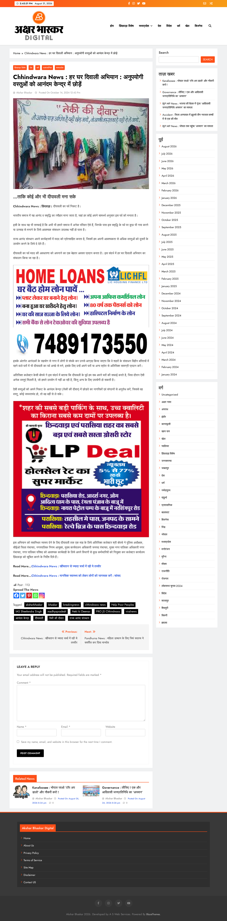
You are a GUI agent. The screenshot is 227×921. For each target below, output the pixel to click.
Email (65, 727)
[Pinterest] (29, 595)
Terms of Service (33, 860)
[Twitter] (23, 595)
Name (21, 727)
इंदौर (164, 417)
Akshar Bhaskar (24, 92)
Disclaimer (29, 875)
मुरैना (164, 557)
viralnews (131, 611)
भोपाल (164, 534)
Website (110, 727)
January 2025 (169, 286)
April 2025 (168, 264)
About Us (29, 845)
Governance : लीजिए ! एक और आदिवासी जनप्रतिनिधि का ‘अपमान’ (122, 790)
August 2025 (169, 235)
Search (164, 52)
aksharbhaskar (34, 605)
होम (112, 26)
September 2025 (171, 227)
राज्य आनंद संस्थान (79, 618)
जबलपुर (165, 468)
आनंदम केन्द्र (22, 618)
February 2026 (170, 190)
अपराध (165, 409)
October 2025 (170, 220)
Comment (24, 683)
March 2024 (169, 360)
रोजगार (165, 579)
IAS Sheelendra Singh (29, 611)
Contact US (30, 882)
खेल (187, 26)
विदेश (169, 26)
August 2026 (169, 146)
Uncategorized (170, 395)
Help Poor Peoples (122, 605)
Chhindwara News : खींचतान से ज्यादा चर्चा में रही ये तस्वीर (66, 566)
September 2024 (171, 315)
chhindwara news (95, 605)
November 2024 (171, 301)
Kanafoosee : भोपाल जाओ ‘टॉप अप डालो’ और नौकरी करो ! (53, 790)
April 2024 (168, 352)
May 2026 (167, 168)
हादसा (164, 623)
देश (159, 26)
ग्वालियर (165, 446)
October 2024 (170, 308)
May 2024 (167, 345)
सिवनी (164, 615)
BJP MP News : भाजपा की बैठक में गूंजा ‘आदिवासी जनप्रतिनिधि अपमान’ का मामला (186, 105)
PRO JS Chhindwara (108, 611)
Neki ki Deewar (81, 611)
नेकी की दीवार (56, 618)
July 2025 (167, 242)
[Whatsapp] (35, 595)
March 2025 (168, 271)
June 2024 (168, 338)
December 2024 (171, 293)
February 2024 (170, 367)
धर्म (178, 26)
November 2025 (171, 213)
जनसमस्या (166, 461)
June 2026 (168, 161)
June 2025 (167, 249)
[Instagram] (42, 595)
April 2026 (168, 176)
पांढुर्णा (164, 498)
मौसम (164, 564)
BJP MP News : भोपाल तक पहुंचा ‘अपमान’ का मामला (187, 126)
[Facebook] (16, 595)
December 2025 (171, 205)
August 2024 (169, 323)
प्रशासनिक (47, 67)
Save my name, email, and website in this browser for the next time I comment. (66, 742)
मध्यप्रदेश (144, 26)
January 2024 (169, 374)
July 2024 (167, 330)
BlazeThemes (153, 914)
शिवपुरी (165, 608)
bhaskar (52, 605)
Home (27, 838)
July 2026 (167, 154)
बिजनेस (198, 26)
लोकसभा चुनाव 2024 (172, 586)
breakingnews (71, 605)
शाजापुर (165, 601)
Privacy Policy (31, 853)
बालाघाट (165, 512)
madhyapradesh (57, 611)
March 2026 (169, 183)
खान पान (166, 431)
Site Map (29, 867)
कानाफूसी (166, 424)
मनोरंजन (166, 549)
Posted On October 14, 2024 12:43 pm (59, 92)
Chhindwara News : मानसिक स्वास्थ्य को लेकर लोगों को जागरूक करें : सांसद (76, 575)
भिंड (163, 527)
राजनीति (165, 571)
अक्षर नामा (166, 402)
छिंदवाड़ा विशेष (126, 26)
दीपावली (39, 618)
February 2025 (170, 279)
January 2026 (169, 198)
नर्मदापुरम (166, 490)
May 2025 (167, 257)
